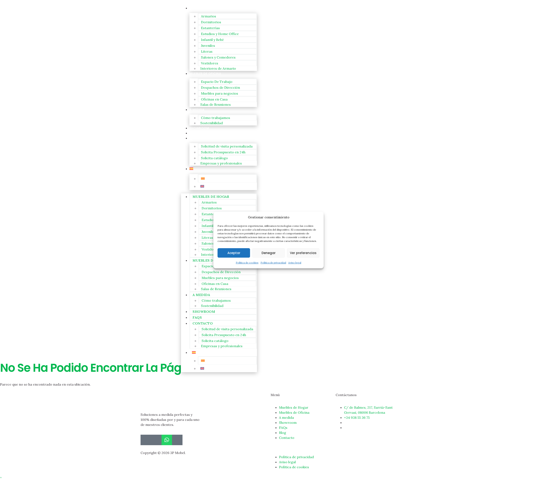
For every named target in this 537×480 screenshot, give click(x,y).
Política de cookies (247, 262)
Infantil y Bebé (212, 40)
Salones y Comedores (218, 57)
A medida (196, 110)
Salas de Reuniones (215, 104)
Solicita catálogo (214, 158)
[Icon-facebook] (146, 440)
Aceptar (233, 253)
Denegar (269, 253)
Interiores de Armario (218, 68)
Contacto (198, 138)
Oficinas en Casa (214, 99)
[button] (1, 477)
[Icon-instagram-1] (156, 440)
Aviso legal (294, 262)
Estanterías (210, 28)
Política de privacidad (273, 262)
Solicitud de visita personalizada (227, 146)
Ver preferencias (303, 253)
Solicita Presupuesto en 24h (223, 152)
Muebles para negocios (219, 93)
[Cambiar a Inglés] (227, 186)
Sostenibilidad (211, 123)
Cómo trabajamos (215, 118)
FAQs (193, 133)
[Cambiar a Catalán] (227, 178)
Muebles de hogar (204, 8)
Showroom (199, 128)
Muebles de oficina (205, 74)
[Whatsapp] (167, 440)
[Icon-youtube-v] (177, 440)
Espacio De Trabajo (216, 82)
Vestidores (209, 63)
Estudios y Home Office (220, 34)
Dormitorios (211, 22)
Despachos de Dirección (220, 87)
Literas (206, 51)
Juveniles (208, 45)
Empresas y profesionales (221, 163)
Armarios (208, 16)
